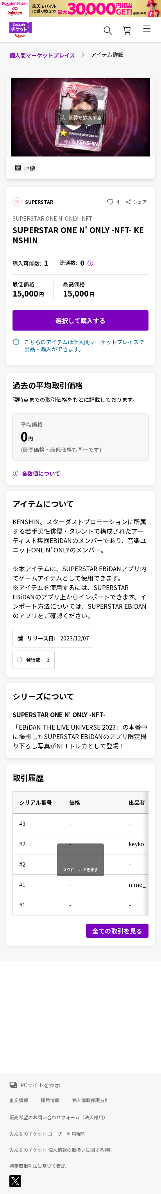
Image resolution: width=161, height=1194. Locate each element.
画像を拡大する (85, 117)
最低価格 (23, 284)
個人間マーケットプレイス (42, 55)
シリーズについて (43, 696)
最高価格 (74, 284)
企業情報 (18, 1100)
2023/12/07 (74, 638)
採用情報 (50, 1100)
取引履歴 (28, 777)
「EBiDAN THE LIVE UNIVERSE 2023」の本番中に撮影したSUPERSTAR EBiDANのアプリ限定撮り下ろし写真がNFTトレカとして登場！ (80, 736)
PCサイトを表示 (40, 1085)
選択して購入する (80, 320)
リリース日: (41, 638)
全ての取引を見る (117, 930)
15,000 (25, 293)
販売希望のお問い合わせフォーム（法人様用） (58, 1117)
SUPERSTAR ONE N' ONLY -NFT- (59, 714)
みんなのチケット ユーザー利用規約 (47, 1134)
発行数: (34, 659)
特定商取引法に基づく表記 (37, 1166)
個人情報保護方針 (90, 1100)
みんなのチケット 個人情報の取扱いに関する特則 (61, 1150)
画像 (29, 167)
